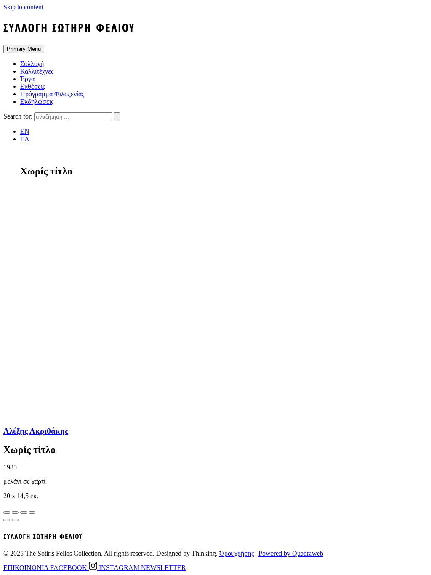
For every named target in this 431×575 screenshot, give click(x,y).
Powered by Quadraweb (290, 553)
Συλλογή (32, 63)
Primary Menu (24, 49)
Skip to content (23, 7)
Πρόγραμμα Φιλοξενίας (52, 94)
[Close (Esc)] (6, 512)
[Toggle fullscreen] (23, 512)
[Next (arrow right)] (15, 520)
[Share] (15, 512)
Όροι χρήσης (236, 553)
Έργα (27, 78)
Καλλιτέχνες (36, 71)
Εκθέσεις (32, 86)
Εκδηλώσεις (36, 101)
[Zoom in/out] (32, 512)
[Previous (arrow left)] (6, 520)
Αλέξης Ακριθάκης (35, 431)
